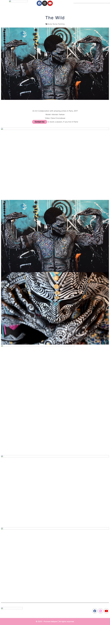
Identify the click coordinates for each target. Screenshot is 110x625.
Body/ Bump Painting (56, 24)
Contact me (39, 122)
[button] (91, 3)
